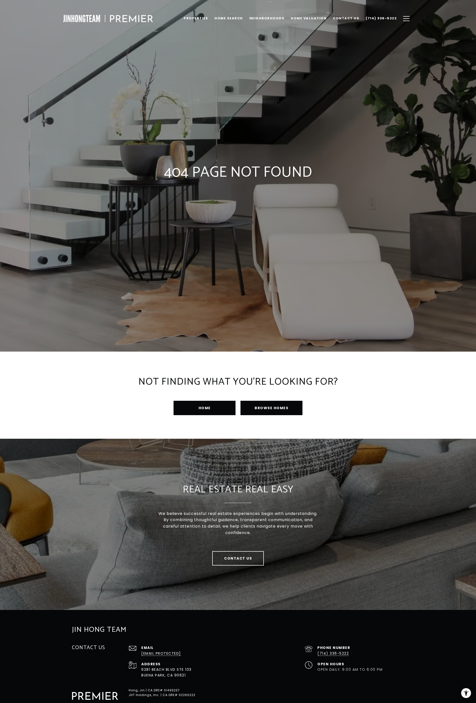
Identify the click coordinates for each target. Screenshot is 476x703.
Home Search (228, 18)
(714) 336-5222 (333, 653)
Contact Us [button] (238, 558)
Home (205, 407)
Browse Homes (271, 407)
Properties (196, 18)
